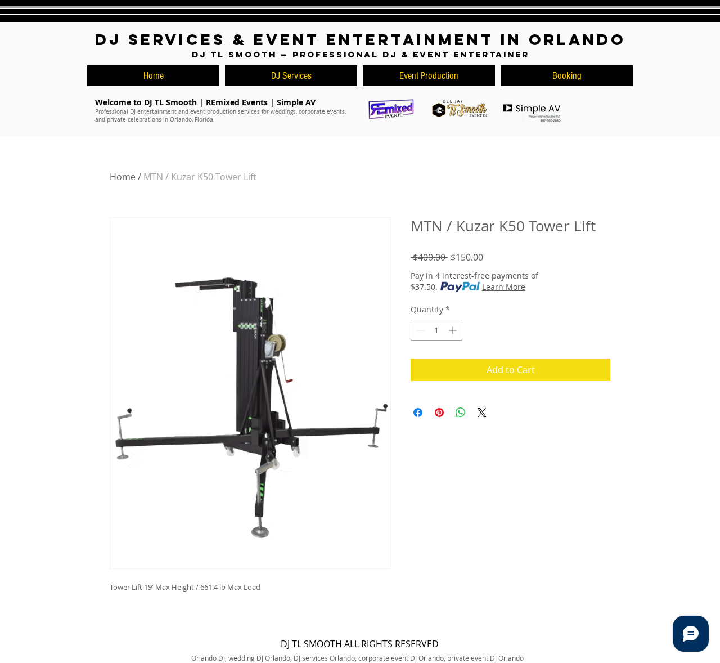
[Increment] (454, 330)
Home (123, 177)
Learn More (503, 286)
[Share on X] (482, 412)
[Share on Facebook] (418, 412)
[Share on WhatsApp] (460, 412)
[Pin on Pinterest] (439, 412)
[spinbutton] (436, 330)
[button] (567, 75)
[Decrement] (419, 330)
